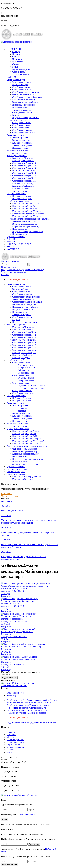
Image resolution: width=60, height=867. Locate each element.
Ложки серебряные (21, 138)
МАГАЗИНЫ (13, 241)
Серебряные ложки (21, 122)
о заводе (16, 51)
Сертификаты (18, 72)
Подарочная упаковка (17, 153)
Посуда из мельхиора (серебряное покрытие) (28, 219)
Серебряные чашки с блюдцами (27, 97)
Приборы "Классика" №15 (25, 170)
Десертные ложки (26, 368)
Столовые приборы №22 (24, 178)
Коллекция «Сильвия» (23, 160)
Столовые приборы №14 (24, 168)
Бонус (15, 67)
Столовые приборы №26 (24, 181)
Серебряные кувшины (22, 82)
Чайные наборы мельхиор (24, 221)
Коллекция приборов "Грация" (27, 216)
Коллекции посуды (16, 474)
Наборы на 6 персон (22, 198)
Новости (16, 54)
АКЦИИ (11, 239)
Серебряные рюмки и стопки (26, 92)
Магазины (11, 737)
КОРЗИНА (13, 249)
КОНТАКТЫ (13, 246)
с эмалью (22, 408)
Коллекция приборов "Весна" (26, 203)
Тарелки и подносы (21, 110)
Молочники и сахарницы (24, 100)
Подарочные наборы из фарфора (22, 464)
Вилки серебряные (21, 140)
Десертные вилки (26, 380)
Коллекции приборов (17, 155)
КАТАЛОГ (12, 77)
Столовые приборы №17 (24, 176)
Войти (4, 820)
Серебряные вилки (21, 125)
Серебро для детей (15, 135)
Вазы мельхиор (19, 229)
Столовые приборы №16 (24, 173)
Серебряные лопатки (22, 130)
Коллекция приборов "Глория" (27, 211)
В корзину (6, 596)
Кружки (16, 115)
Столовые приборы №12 (24, 165)
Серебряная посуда (16, 79)
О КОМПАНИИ (14, 49)
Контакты (11, 752)
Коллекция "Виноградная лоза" (27, 476)
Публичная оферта (21, 69)
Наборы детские (20, 148)
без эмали (22, 411)
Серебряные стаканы (22, 89)
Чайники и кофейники (23, 94)
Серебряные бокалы (21, 87)
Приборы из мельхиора (18, 201)
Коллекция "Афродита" (23, 186)
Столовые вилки (26, 378)
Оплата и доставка (15, 739)
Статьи (15, 56)
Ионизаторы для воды (17, 150)
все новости (7, 501)
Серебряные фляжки (22, 112)
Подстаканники (19, 107)
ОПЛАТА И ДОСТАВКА (19, 244)
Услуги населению (21, 74)
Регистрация (34, 844)
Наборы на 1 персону (22, 196)
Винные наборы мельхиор (24, 224)
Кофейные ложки (26, 373)
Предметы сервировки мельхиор (27, 231)
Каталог (5, 274)
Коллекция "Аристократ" (24, 183)
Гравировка (17, 62)
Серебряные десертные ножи (32, 388)
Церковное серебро (16, 236)
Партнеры (17, 59)
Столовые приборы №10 (24, 163)
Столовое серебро (15, 693)
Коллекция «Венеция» (23, 479)
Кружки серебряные (22, 143)
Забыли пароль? (27, 815)
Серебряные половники (23, 132)
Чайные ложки (25, 370)
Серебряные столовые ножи (31, 385)
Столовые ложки (26, 365)
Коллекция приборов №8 (24, 206)
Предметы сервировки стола (25, 117)
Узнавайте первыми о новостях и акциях (20, 672)
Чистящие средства (16, 471)
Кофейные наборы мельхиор (25, 226)
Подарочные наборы (16, 193)
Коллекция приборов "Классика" (28, 214)
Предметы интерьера (17, 191)
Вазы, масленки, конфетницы (26, 102)
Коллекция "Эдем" (21, 188)
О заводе (11, 732)
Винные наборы (20, 84)
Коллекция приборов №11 (24, 208)
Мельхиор (11, 695)
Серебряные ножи (21, 127)
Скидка (15, 64)
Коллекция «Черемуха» (23, 158)
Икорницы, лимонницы (23, 105)
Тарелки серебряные (22, 145)
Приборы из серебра (16, 120)
